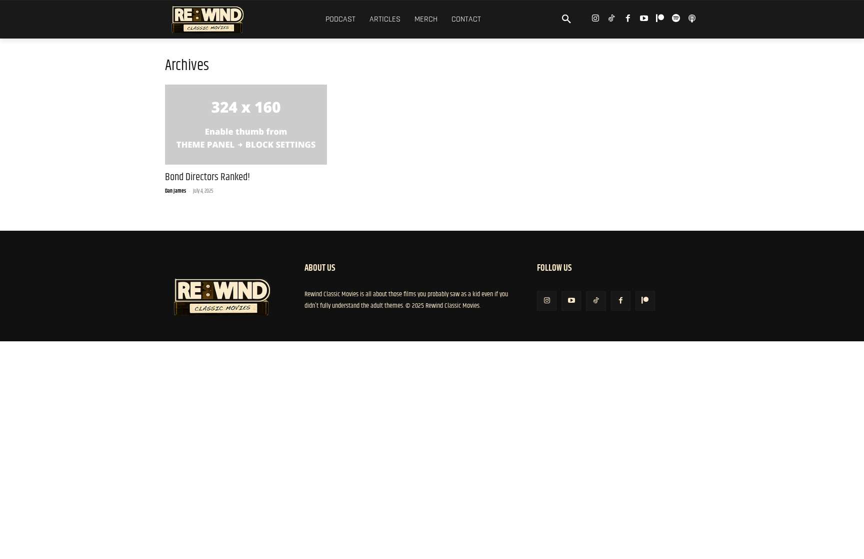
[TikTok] (611, 19)
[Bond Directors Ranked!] (246, 125)
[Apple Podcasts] (692, 19)
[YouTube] (643, 19)
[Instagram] (595, 19)
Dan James (175, 191)
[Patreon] (659, 19)
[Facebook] (627, 19)
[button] (566, 20)
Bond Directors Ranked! (207, 177)
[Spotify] (676, 19)
